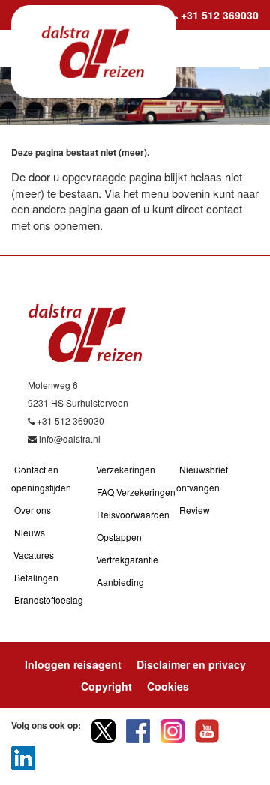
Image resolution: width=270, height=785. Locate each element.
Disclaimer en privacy (191, 664)
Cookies (168, 686)
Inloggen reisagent (73, 664)
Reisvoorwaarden (133, 514)
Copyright (106, 686)
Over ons (32, 509)
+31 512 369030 (220, 15)
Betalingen (36, 577)
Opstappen (119, 536)
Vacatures (34, 554)
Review (194, 509)
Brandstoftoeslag (48, 599)
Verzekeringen (125, 469)
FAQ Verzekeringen (136, 491)
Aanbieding (120, 581)
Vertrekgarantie (127, 559)
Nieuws (29, 532)
